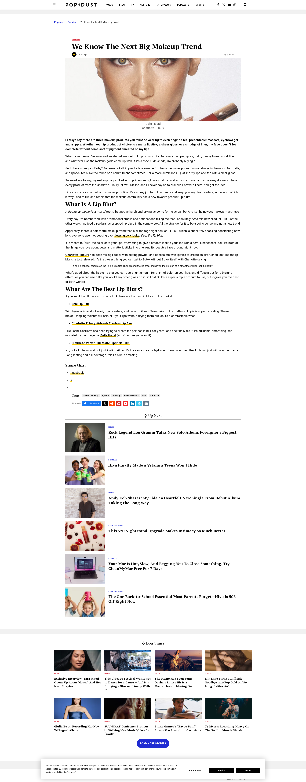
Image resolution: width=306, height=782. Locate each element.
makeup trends (131, 395)
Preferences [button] (69, 772)
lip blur (105, 395)
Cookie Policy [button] (134, 769)
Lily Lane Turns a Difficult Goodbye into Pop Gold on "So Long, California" (226, 682)
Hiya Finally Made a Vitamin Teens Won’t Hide (152, 465)
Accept (248, 770)
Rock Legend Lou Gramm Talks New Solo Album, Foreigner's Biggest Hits (172, 435)
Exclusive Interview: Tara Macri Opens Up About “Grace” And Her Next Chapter (77, 682)
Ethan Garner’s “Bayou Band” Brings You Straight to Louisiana (178, 728)
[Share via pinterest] (118, 403)
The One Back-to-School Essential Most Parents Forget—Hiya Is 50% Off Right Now (172, 599)
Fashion (72, 22)
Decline (221, 770)
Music (109, 4)
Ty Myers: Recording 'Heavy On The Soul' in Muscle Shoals (227, 728)
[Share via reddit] (112, 403)
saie (144, 395)
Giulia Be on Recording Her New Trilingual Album (76, 728)
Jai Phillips (82, 54)
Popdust (59, 22)
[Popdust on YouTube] (229, 5)
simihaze (154, 395)
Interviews (164, 4)
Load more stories (153, 743)
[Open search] (245, 5)
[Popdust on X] (223, 5)
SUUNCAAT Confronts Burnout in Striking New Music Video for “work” (126, 730)
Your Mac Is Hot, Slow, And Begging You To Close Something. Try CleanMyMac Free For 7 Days (169, 566)
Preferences (195, 770)
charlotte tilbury (90, 395)
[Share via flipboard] (125, 403)
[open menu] (54, 5)
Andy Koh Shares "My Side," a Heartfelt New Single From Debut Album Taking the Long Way (174, 500)
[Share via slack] (139, 403)
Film (122, 4)
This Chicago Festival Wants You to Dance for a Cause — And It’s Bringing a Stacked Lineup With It (127, 684)
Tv (132, 4)
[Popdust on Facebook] (218, 5)
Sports (200, 4)
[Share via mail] (146, 403)
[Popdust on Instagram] (235, 5)
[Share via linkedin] (132, 403)
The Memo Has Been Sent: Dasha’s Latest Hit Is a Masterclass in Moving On (173, 682)
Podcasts (183, 4)
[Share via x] (105, 403)
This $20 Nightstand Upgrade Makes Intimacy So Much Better (166, 530)
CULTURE (145, 4)
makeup (116, 395)
